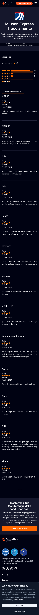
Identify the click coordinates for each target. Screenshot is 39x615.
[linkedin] (3, 568)
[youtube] (15, 568)
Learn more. (18, 600)
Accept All (19, 605)
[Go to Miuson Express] (19, 16)
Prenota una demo (19, 528)
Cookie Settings (19, 612)
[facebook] (7, 568)
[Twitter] (11, 568)
